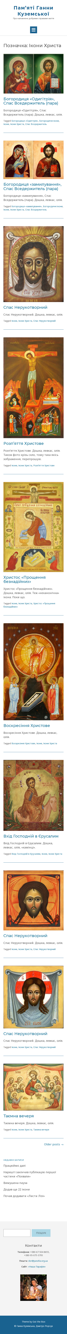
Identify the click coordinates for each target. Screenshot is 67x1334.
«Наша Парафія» (37, 1266)
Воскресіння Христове (26, 725)
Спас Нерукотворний (25, 307)
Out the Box (39, 1321)
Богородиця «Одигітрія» (25, 120)
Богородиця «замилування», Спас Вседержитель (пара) (32, 186)
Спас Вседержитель (36, 124)
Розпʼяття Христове (23, 443)
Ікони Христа (17, 124)
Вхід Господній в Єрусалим (31, 836)
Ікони (6, 124)
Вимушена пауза (15, 1183)
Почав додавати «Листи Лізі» (24, 1196)
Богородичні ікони (49, 120)
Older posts (54, 1144)
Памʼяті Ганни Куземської (33, 11)
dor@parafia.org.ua (38, 1260)
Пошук (41, 1233)
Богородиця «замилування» (27, 206)
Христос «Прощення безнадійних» (24, 579)
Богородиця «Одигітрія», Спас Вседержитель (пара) (30, 101)
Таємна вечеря (18, 1116)
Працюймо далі (14, 1165)
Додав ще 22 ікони (16, 1189)
